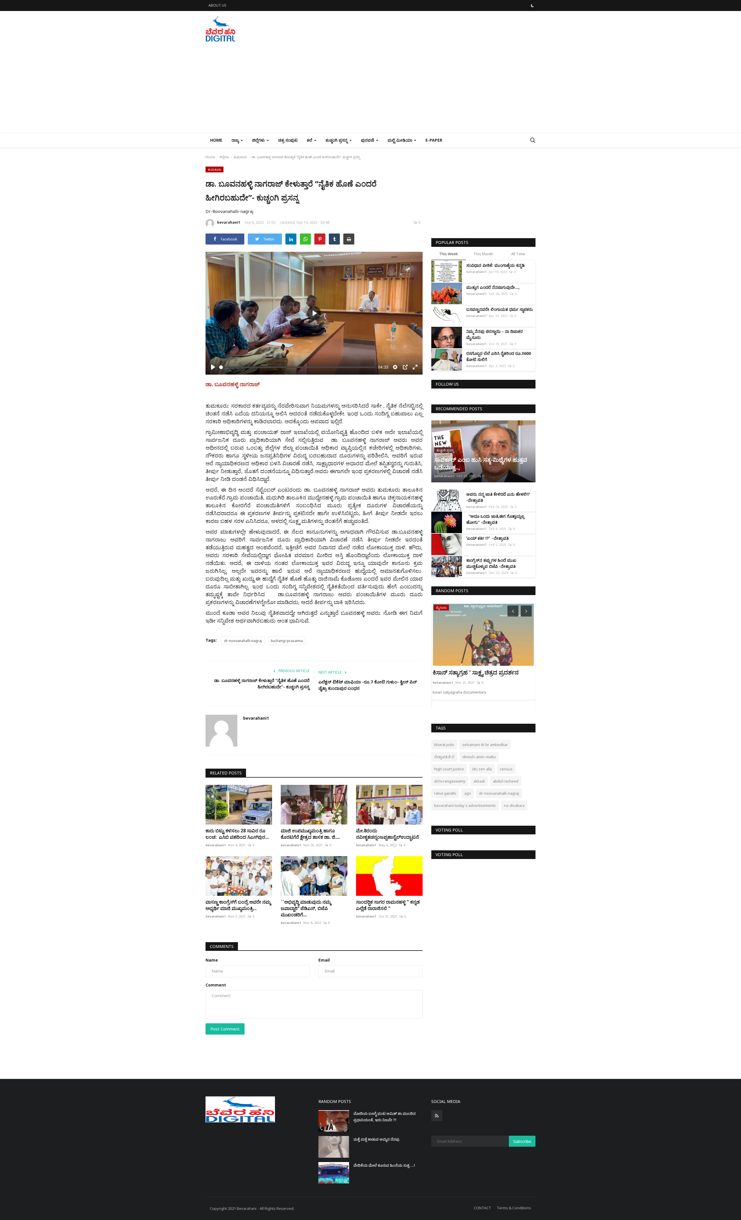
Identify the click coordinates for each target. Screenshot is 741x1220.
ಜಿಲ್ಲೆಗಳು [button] (259, 140)
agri (467, 793)
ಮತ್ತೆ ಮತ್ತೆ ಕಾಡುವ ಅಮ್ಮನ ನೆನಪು (376, 1139)
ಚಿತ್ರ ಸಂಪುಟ (288, 140)
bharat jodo (444, 744)
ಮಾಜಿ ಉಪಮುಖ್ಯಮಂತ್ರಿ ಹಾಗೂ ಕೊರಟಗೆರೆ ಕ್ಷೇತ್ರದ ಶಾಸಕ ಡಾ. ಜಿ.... (310, 833)
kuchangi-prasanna (287, 640)
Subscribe (522, 1141)
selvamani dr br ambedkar (485, 744)
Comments (222, 946)
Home (216, 140)
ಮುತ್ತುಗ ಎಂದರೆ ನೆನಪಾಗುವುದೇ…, (494, 287)
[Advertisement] (370, 89)
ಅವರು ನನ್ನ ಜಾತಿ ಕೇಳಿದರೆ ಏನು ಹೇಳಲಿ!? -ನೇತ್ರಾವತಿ (498, 497)
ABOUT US (217, 5)
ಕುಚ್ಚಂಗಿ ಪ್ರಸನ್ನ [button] (337, 140)
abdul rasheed (505, 781)
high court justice (449, 769)
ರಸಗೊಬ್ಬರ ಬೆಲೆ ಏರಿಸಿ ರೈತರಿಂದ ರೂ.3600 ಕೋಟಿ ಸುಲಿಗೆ (498, 356)
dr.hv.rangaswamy (449, 781)
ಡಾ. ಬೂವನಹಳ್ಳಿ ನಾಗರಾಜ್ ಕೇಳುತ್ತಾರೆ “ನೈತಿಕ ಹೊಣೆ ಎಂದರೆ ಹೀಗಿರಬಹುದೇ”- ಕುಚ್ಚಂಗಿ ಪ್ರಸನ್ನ (261, 683)
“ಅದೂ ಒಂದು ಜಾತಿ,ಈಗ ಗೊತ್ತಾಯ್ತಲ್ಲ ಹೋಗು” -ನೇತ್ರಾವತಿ (495, 519)
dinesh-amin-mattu (479, 756)
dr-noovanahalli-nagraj (243, 640)
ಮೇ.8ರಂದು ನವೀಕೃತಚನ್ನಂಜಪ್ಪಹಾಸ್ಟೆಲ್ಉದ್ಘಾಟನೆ (387, 833)
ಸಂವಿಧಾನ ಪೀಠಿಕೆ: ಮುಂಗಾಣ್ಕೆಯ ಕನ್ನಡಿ (495, 265)
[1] (532, 5)
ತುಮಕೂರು (240, 157)
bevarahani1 (228, 222)
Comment (216, 985)
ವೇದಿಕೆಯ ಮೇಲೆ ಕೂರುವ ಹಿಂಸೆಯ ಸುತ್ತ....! (384, 1165)
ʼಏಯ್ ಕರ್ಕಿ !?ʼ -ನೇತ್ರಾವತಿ (487, 538)
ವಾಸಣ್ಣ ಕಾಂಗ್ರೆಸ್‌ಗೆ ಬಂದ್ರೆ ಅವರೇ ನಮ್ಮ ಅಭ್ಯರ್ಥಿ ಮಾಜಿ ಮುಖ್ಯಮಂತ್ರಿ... (238, 905)
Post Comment (225, 1029)
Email (324, 960)
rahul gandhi (445, 793)
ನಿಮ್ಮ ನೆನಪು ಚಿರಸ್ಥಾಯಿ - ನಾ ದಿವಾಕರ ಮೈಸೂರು (494, 334)
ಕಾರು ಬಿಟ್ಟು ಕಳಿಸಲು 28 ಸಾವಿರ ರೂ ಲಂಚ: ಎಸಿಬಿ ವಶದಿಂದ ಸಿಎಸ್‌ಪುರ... (237, 833)
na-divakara (514, 805)
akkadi (479, 781)
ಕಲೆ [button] (310, 140)
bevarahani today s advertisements (465, 805)
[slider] (297, 367)
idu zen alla (482, 769)
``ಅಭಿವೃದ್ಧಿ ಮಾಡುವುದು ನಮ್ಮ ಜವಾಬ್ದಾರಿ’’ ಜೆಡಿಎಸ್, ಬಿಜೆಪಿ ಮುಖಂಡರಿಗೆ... (306, 908)
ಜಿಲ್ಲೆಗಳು (224, 157)
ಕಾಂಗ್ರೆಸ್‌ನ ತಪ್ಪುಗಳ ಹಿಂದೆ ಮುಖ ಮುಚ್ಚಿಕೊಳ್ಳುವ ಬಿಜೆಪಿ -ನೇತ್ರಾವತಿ (491, 563)
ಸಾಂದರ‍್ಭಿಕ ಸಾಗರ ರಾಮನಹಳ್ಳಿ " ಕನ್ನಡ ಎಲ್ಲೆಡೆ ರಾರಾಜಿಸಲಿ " (388, 905)
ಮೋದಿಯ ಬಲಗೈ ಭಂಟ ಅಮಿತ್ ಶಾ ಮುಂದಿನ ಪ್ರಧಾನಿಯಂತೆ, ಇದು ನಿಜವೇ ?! (384, 1116)
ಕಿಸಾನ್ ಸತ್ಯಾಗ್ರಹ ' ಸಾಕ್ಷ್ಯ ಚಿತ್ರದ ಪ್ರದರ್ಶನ (476, 672)
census (506, 769)
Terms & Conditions (514, 1207)
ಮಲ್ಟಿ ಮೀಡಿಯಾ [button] (400, 140)
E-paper (433, 140)
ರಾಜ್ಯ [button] (236, 140)
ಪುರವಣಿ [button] (368, 140)
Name (212, 960)
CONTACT (482, 1207)
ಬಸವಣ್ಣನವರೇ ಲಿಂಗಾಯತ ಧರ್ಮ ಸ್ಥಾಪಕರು (499, 309)
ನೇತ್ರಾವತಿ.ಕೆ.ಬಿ (444, 756)
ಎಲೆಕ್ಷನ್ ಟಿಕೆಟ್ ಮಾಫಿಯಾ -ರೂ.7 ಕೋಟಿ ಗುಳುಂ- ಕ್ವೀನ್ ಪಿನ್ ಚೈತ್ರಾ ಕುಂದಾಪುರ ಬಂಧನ (367, 685)
